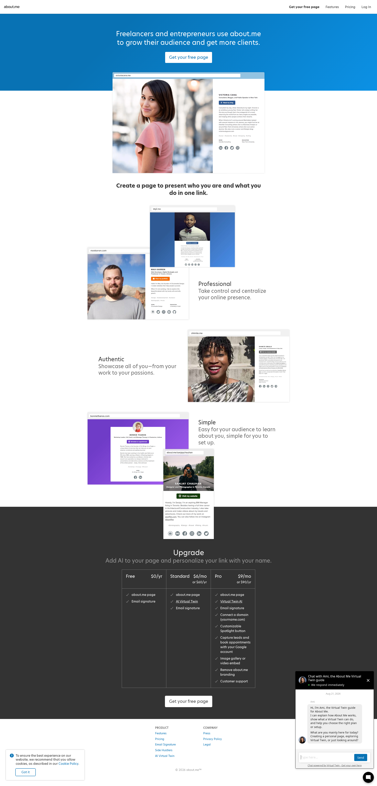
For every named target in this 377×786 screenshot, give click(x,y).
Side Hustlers (163, 750)
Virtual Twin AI (231, 601)
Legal (207, 744)
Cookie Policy (68, 763)
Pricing (159, 739)
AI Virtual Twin (187, 601)
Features (161, 733)
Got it (25, 772)
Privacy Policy (212, 739)
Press (206, 733)
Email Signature (165, 744)
